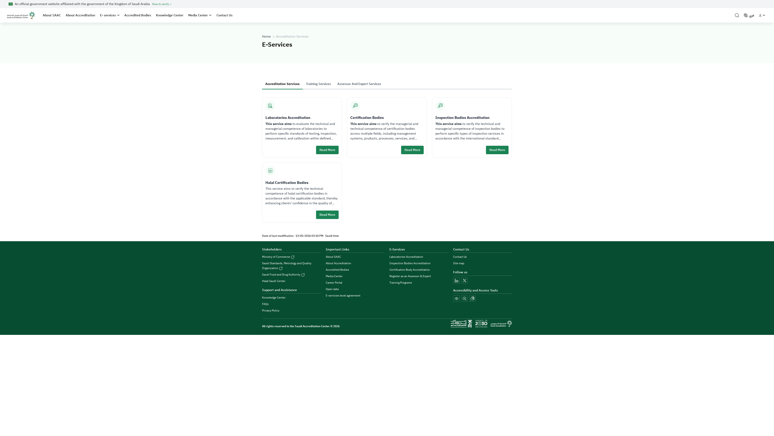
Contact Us (224, 15)
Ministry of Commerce (276, 257)
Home (266, 36)
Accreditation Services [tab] (282, 84)
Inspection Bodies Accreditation (410, 263)
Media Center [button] (198, 15)
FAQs (265, 304)
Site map (458, 263)
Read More (327, 150)
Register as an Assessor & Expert (410, 276)
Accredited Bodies (137, 15)
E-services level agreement (343, 295)
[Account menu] (762, 15)
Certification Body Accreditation (409, 270)
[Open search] (736, 15)
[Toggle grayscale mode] (456, 298)
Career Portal (334, 283)
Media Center (334, 276)
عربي (751, 15)
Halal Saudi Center (273, 281)
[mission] (481, 324)
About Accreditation (80, 15)
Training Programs (400, 283)
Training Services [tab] (318, 84)
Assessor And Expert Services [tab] (359, 84)
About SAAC (52, 15)
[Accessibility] (472, 298)
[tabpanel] (387, 157)
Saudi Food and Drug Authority (281, 274)
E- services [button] (108, 15)
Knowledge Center (169, 15)
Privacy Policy (270, 310)
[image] (20, 15)
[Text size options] (464, 298)
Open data (332, 289)
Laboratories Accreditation (406, 257)
